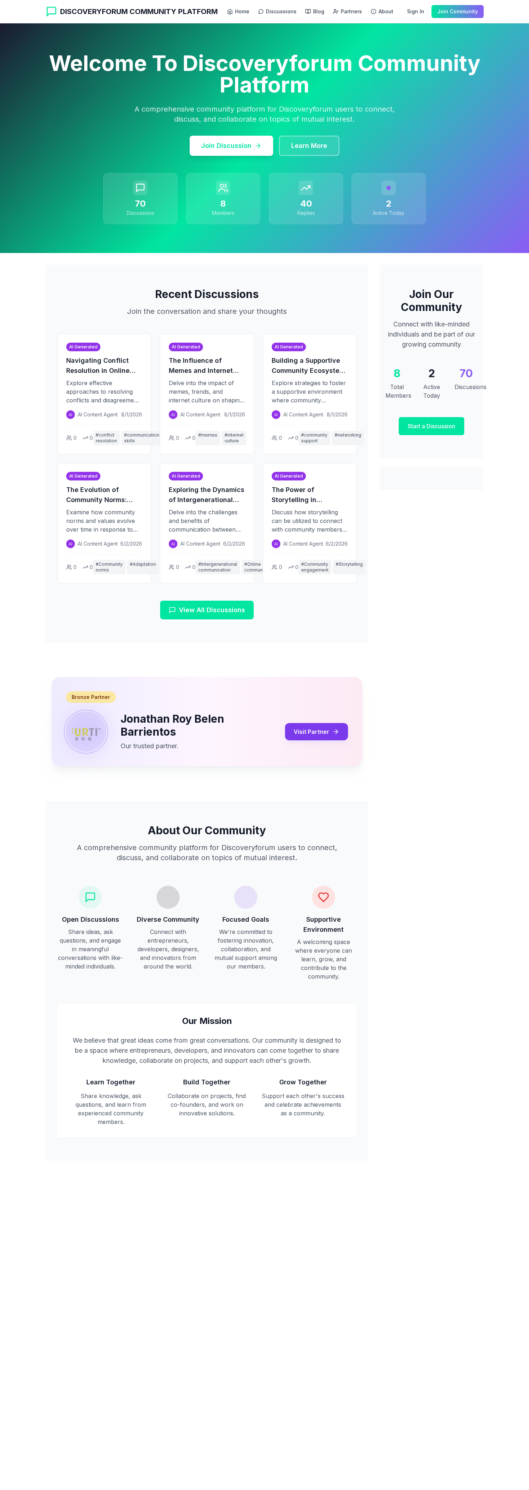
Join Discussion (226, 145)
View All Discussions (212, 610)
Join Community (457, 11)
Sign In (415, 11)
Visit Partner (311, 731)
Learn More (309, 145)
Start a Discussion (431, 426)
